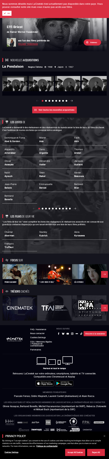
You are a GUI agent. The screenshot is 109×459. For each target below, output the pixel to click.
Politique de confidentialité (46, 446)
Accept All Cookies (75, 452)
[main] (54, 445)
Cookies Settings (11, 452)
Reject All (96, 452)
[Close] (104, 436)
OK (8, 13)
